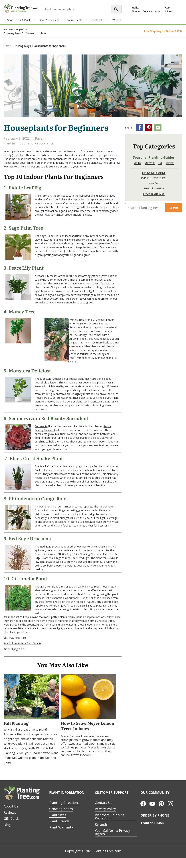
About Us (11, 806)
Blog (7, 825)
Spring (137, 162)
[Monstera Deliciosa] (18, 401)
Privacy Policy (105, 809)
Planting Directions (64, 802)
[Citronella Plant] (18, 609)
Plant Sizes (57, 815)
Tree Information (154, 188)
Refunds (101, 824)
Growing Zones (61, 809)
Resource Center (73, 20)
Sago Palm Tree (26, 228)
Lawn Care (153, 183)
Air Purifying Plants (15, 649)
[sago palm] (18, 258)
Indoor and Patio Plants (35, 143)
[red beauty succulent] (18, 449)
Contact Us (97, 20)
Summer (150, 162)
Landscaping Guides (153, 172)
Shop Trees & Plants (19, 20)
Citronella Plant (29, 578)
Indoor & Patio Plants (154, 178)
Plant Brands (59, 821)
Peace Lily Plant (26, 268)
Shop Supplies (47, 20)
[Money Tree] (18, 342)
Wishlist (116, 20)
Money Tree (22, 311)
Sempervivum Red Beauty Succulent (48, 418)
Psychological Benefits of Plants (22, 643)
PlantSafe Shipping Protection (110, 816)
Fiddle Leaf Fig (25, 187)
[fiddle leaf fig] (18, 218)
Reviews (10, 812)
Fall (160, 162)
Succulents (41, 426)
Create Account (152, 11)
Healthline (18, 155)
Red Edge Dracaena (30, 538)
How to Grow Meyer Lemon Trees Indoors (87, 726)
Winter (170, 162)
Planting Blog (21, 46)
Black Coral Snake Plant (36, 458)
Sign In (136, 11)
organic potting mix (46, 255)
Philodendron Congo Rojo (37, 498)
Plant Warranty (61, 827)
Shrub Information (154, 193)
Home (7, 46)
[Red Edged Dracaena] (18, 569)
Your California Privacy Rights (112, 832)
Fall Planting (16, 723)
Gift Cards (11, 818)
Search (173, 207)
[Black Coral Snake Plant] (18, 489)
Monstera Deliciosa (30, 371)
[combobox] (82, 9)
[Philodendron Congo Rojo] (18, 529)
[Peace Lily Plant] (18, 298)
